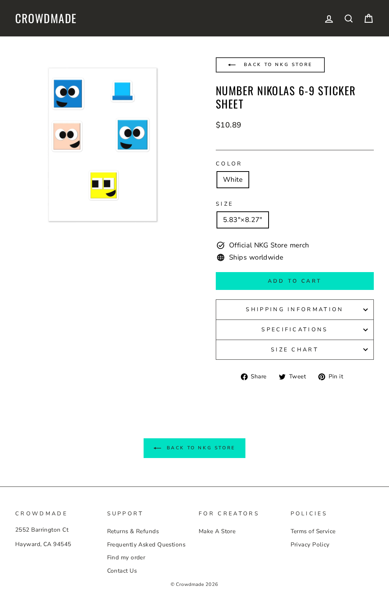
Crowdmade (46, 18)
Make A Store (217, 531)
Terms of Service (313, 531)
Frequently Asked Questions (146, 544)
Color (229, 163)
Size (224, 204)
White (233, 179)
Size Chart (295, 349)
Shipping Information (294, 309)
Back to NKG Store (277, 64)
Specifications (294, 329)
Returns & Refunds (133, 531)
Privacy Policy (310, 544)
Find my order (126, 557)
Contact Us (122, 571)
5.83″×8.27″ (242, 219)
